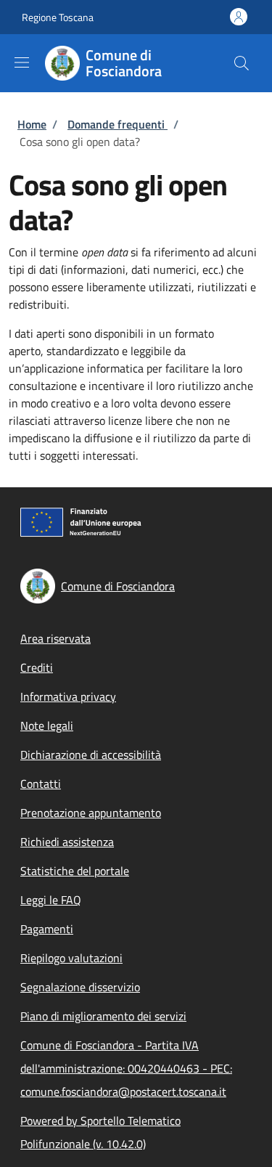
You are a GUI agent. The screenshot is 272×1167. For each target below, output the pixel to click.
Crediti (36, 667)
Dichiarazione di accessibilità (90, 754)
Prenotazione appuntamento (90, 812)
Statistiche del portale (74, 870)
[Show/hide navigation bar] (22, 62)
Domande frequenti (117, 124)
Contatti (40, 783)
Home (31, 124)
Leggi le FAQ (50, 899)
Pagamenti (46, 929)
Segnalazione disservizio (80, 987)
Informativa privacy (68, 696)
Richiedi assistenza (67, 841)
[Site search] (241, 63)
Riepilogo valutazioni (71, 958)
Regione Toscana (58, 17)
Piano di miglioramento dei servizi (103, 1016)
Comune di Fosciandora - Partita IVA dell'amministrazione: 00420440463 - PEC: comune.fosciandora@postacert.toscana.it (126, 1068)
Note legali (46, 725)
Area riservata (55, 638)
